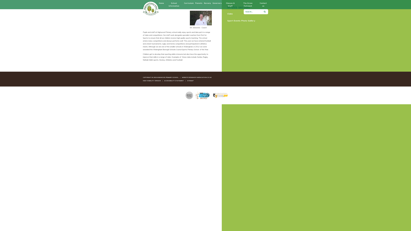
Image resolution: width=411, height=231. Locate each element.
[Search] (264, 11)
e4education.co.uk (204, 77)
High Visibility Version (152, 80)
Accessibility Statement (174, 80)
